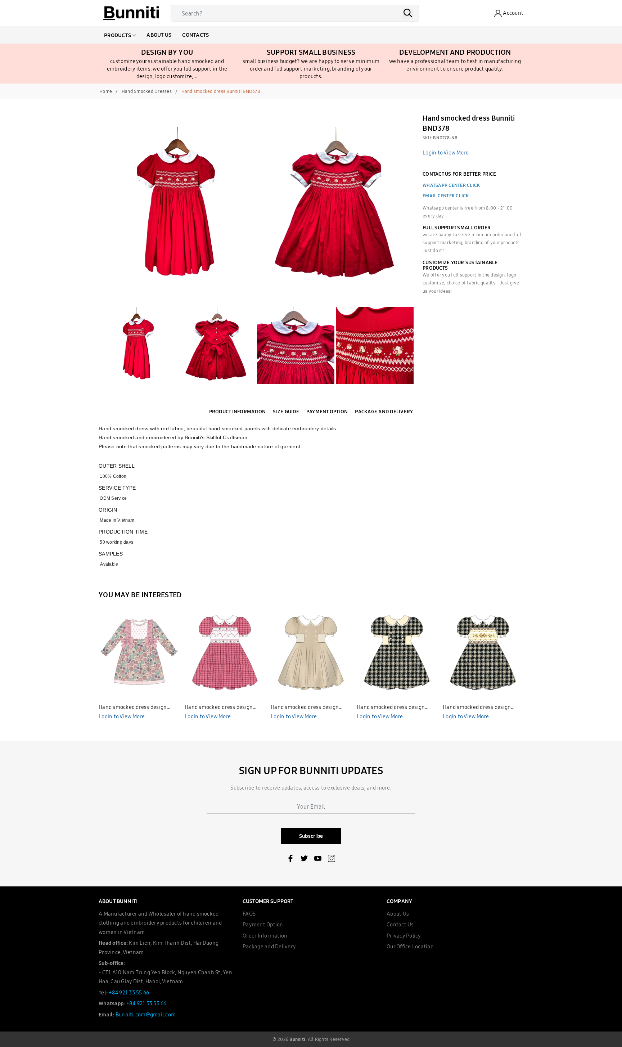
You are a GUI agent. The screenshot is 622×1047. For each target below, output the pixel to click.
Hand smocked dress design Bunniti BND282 (219, 707)
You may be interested (140, 594)
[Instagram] (331, 860)
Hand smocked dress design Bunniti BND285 (391, 707)
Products (118, 35)
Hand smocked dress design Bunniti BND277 (133, 707)
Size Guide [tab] (286, 411)
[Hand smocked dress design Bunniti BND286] (311, 652)
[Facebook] (290, 860)
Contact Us (400, 924)
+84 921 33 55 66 (129, 992)
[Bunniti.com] (131, 13)
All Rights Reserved (329, 1039)
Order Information (265, 935)
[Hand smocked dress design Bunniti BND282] (225, 652)
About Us (159, 35)
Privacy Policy (404, 935)
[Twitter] (304, 860)
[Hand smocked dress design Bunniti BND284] (483, 652)
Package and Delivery (269, 946)
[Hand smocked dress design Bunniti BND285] (397, 652)
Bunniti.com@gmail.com (146, 1014)
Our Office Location (410, 946)
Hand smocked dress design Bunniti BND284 (477, 707)
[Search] (407, 14)
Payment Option (263, 924)
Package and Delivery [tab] (384, 411)
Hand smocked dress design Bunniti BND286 (305, 707)
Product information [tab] (237, 411)
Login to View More (446, 152)
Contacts (195, 35)
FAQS (249, 913)
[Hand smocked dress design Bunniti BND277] (139, 652)
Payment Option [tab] (327, 411)
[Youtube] (317, 860)
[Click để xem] (178, 206)
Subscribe (311, 836)
